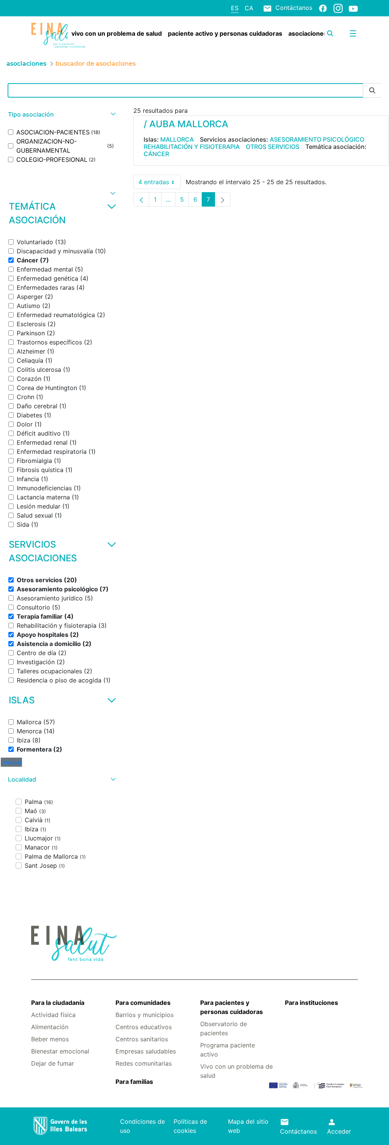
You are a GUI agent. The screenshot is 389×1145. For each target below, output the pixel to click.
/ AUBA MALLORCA (186, 124)
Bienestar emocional (60, 1051)
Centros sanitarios (141, 1039)
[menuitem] (116, 33)
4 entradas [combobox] (159, 183)
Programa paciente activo (227, 1049)
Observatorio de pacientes (223, 1028)
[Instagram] (338, 8)
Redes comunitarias (143, 1063)
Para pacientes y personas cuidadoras (231, 1007)
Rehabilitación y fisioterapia (192, 146)
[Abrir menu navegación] (353, 33)
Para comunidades (143, 1002)
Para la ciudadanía (57, 1002)
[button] (61, 114)
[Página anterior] (141, 199)
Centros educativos (143, 1027)
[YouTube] (353, 8)
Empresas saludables (145, 1051)
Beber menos (50, 1039)
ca (249, 8)
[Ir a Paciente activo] (58, 35)
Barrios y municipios (144, 1015)
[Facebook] (322, 8)
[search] (330, 33)
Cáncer (156, 154)
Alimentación (49, 1027)
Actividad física (53, 1015)
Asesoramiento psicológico (317, 139)
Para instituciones (311, 1002)
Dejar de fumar (52, 1063)
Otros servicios (272, 146)
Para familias (134, 1081)
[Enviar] (372, 90)
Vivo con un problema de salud (236, 1071)
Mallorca (177, 139)
